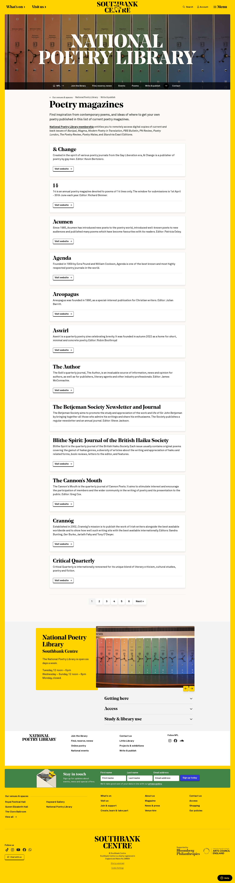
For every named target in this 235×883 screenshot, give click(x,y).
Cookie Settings (117, 868)
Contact (176, 86)
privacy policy (155, 784)
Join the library (78, 86)
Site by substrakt (117, 863)
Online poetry (78, 746)
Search (189, 7)
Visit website (62, 169)
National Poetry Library (86, 97)
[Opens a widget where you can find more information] (224, 878)
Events (121, 86)
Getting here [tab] (116, 699)
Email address (161, 773)
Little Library (127, 741)
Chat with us (16, 857)
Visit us (38, 7)
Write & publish (152, 86)
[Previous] (186, 688)
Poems (135, 86)
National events (80, 751)
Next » (140, 601)
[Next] (191, 688)
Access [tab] (111, 709)
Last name (132, 773)
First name (106, 773)
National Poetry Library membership (72, 127)
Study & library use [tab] (123, 719)
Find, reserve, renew (102, 86)
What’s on (14, 7)
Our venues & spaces (62, 97)
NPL (58, 86)
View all (9, 817)
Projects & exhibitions (132, 746)
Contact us (126, 736)
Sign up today (190, 778)
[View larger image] (145, 657)
